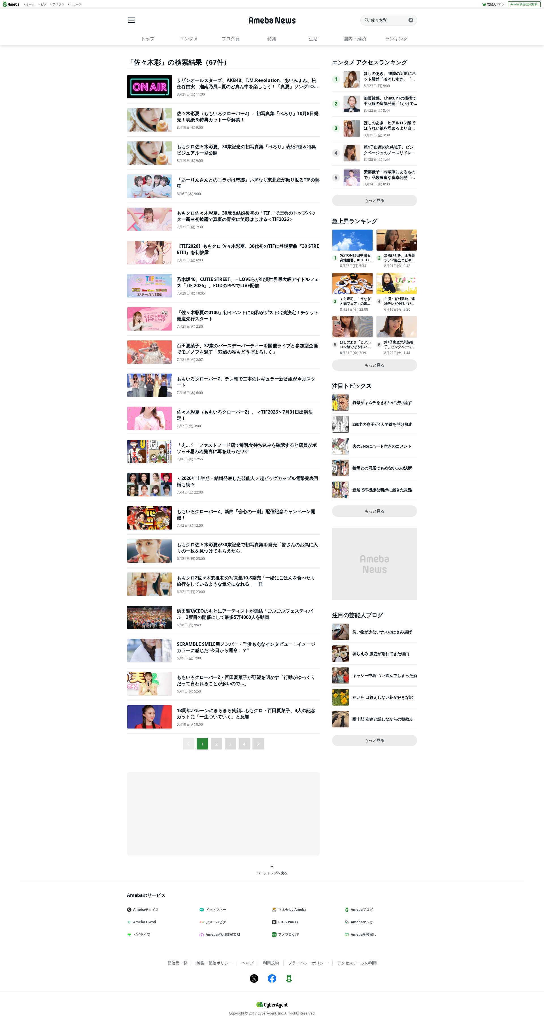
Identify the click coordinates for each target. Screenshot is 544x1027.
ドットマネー (216, 909)
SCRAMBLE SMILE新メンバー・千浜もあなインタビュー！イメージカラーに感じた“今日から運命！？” (246, 647)
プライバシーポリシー (308, 962)
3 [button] (230, 744)
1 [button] (202, 744)
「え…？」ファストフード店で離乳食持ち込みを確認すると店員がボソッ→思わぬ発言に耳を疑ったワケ (247, 448)
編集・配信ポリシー (214, 962)
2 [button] (216, 744)
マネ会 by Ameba (292, 909)
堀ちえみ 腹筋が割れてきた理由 (380, 653)
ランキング (396, 38)
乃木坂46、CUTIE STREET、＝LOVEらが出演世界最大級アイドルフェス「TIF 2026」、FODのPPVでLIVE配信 (248, 282)
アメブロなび (288, 934)
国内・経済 (355, 38)
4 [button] (244, 744)
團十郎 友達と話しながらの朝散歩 (382, 719)
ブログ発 (231, 38)
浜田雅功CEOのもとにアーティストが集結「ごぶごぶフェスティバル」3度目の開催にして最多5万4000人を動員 (245, 614)
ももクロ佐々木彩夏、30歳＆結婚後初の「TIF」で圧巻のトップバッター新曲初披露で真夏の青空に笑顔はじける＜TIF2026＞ (246, 216)
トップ (147, 38)
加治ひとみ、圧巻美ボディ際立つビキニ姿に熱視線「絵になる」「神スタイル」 (399, 262)
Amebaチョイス (146, 909)
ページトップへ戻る (272, 873)
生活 (313, 38)
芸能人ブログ (495, 4)
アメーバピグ (216, 922)
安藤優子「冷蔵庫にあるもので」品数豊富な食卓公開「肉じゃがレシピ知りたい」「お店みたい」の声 (389, 180)
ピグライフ (141, 934)
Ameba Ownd (144, 922)
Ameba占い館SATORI (223, 934)
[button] (258, 743)
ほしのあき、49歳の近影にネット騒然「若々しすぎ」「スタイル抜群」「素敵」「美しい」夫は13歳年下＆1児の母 (390, 82)
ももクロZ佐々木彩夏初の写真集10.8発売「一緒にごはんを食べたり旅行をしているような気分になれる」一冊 (246, 581)
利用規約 (271, 962)
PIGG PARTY (288, 922)
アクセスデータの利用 (357, 962)
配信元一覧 (177, 962)
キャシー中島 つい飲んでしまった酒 (384, 675)
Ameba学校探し (363, 934)
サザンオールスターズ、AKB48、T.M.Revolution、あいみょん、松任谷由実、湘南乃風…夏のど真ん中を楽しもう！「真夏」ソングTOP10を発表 (248, 86)
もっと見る (374, 200)
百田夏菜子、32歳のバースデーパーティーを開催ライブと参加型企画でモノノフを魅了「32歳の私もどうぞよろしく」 (247, 348)
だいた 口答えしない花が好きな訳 (382, 697)
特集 (272, 38)
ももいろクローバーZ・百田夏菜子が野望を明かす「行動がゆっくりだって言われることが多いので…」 (246, 680)
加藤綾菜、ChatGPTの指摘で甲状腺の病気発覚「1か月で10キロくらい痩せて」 (390, 103)
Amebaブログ (362, 909)
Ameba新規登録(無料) (524, 4)
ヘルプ (248, 962)
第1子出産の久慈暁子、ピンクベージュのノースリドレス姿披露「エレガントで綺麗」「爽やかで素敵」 (389, 155)
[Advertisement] (177, 813)
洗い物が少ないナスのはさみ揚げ (382, 631)
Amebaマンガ (362, 922)
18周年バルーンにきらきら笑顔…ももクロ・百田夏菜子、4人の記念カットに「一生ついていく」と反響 (246, 713)
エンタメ (189, 38)
